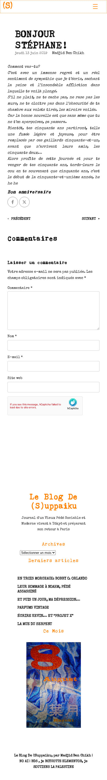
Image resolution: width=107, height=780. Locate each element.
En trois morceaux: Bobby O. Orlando (52, 578)
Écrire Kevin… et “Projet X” (45, 616)
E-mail (15, 357)
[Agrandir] (74, 648)
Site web (14, 378)
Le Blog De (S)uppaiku (54, 501)
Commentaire (19, 288)
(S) (8, 6)
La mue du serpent (34, 624)
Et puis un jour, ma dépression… (48, 600)
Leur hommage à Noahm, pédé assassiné (43, 589)
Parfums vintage (33, 608)
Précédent (20, 219)
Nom (12, 336)
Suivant (89, 219)
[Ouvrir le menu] (95, 6)
